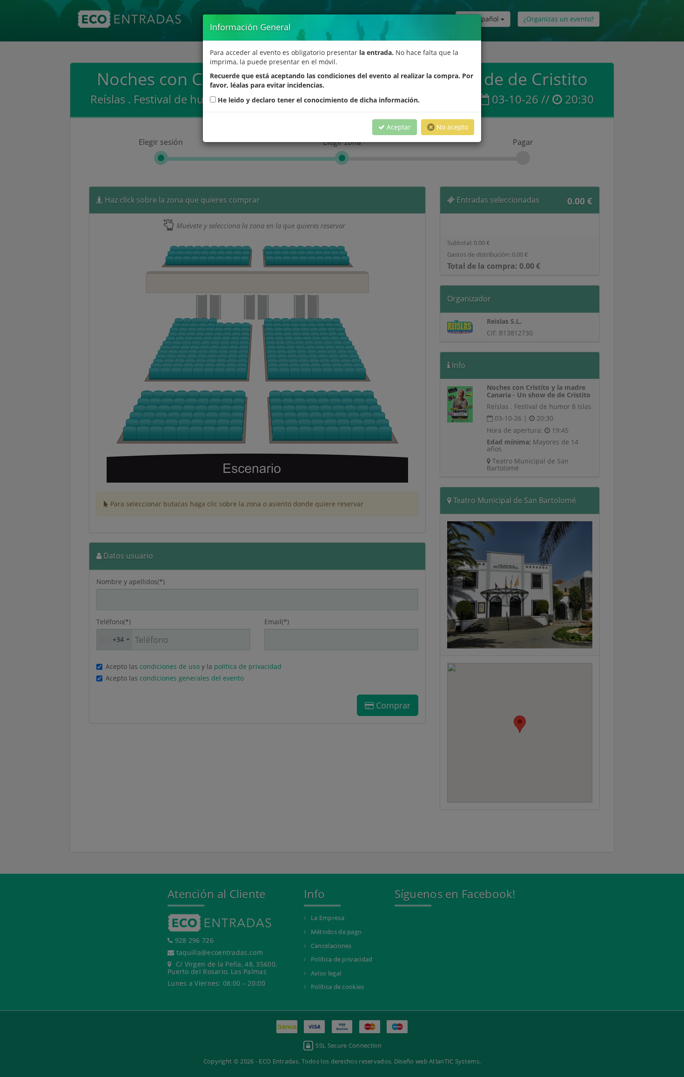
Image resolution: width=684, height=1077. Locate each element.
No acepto (451, 127)
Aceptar (398, 127)
